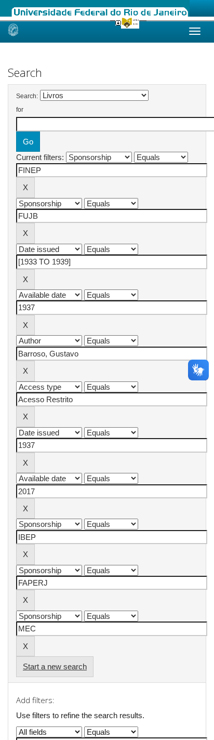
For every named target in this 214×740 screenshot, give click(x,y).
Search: (27, 96)
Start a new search (55, 666)
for (19, 109)
